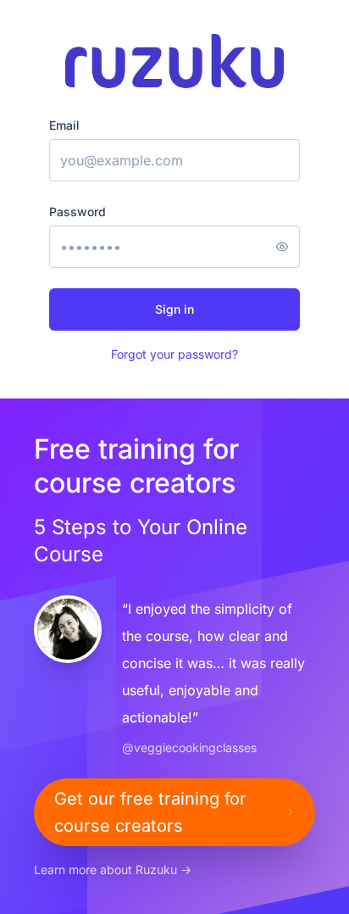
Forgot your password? (174, 354)
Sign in (174, 309)
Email (64, 125)
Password (77, 211)
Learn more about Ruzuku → (112, 869)
